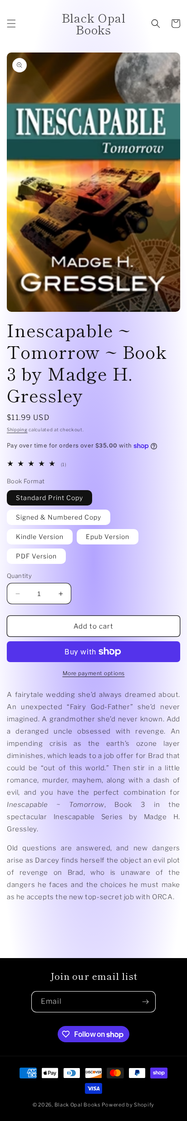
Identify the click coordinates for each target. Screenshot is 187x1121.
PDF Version (36, 556)
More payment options (94, 673)
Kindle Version (40, 536)
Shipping (17, 429)
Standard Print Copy (49, 497)
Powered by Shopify (128, 1105)
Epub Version (107, 536)
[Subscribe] (145, 1001)
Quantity (19, 575)
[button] (11, 23)
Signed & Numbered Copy (58, 517)
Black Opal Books (77, 1105)
